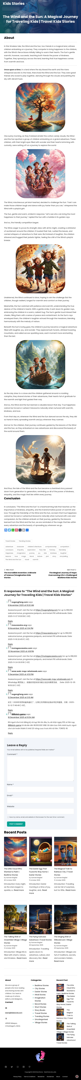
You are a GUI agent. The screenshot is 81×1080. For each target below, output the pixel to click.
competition (64, 547)
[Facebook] (6, 530)
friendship (62, 550)
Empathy (20, 550)
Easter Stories (41, 991)
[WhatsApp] (13, 530)
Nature (39, 556)
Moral (32, 556)
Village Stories (41, 1022)
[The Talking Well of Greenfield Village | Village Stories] (19, 920)
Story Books (40, 1010)
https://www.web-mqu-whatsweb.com (53, 679)
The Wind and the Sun (13, 559)
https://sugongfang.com (47, 610)
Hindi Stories (40, 994)
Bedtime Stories (42, 985)
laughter (63, 553)
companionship (51, 547)
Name (10, 784)
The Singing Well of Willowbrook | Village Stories (63, 939)
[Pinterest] (16, 530)
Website (10, 806)
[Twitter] (9, 530)
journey (32, 553)
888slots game (19, 714)
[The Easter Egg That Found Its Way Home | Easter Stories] (44, 852)
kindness (53, 553)
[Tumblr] (20, 530)
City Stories (40, 988)
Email (10, 795)
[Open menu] (27, 4)
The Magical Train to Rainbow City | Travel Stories (63, 871)
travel (27, 559)
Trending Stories (25, 541)
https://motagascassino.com (49, 656)
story (54, 556)
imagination (21, 553)
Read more (19, 890)
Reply (10, 621)
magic (23, 556)
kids (45, 553)
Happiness (9, 553)
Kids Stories (14, 3)
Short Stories (40, 1007)
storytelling (64, 556)
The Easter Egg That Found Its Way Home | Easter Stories (38, 871)
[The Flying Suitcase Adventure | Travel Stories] (44, 920)
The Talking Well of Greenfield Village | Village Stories (15, 939)
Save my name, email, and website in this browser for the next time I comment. (37, 817)
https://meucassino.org (46, 633)
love (16, 556)
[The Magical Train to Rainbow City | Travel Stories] (60, 1013)
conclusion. (10, 550)
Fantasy (52, 550)
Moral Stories (40, 1004)
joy (39, 553)
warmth (35, 559)
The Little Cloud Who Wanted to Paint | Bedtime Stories (13, 871)
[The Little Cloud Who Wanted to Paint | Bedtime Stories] (19, 852)
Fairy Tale (42, 550)
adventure (9, 547)
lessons (8, 556)
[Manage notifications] (77, 1076)
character (20, 547)
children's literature (34, 547)
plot (47, 556)
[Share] (27, 530)
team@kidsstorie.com (13, 1013)
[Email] (23, 530)
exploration (31, 550)
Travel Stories (10, 541)
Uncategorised (41, 1019)
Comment (12, 754)
